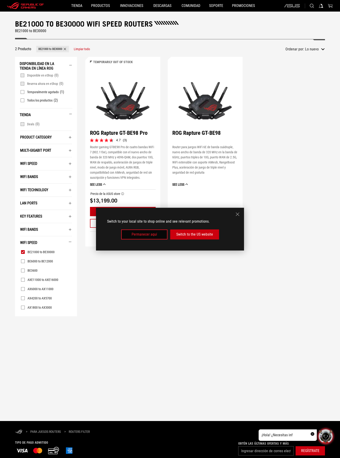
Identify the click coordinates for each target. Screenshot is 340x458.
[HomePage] (18, 432)
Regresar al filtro (19, 323)
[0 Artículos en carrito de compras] (330, 6)
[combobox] (315, 49)
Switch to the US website (194, 234)
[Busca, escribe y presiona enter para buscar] (312, 6)
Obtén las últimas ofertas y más (263, 443)
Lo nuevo (312, 49)
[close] (237, 214)
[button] (52, 49)
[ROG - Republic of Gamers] (25, 5)
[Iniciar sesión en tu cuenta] (321, 6)
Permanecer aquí (144, 234)
